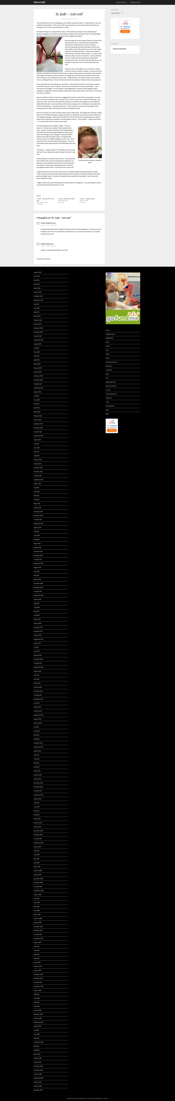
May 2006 (36, 1002)
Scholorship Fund (121, 2)
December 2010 (38, 783)
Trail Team (109, 398)
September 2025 (38, 300)
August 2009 (37, 846)
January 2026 (37, 292)
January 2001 (37, 1062)
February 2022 (38, 459)
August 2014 (37, 719)
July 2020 (36, 531)
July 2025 (36, 304)
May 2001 (36, 1046)
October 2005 (38, 1018)
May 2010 (36, 811)
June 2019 (37, 571)
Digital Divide (109, 338)
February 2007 (38, 966)
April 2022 (37, 455)
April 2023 (37, 408)
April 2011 (37, 767)
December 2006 (38, 974)
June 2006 (37, 998)
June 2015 (37, 703)
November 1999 (38, 1090)
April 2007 (37, 958)
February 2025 (38, 320)
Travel (107, 402)
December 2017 (38, 627)
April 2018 (37, 615)
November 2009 (38, 834)
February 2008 (38, 918)
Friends (108, 346)
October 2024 (38, 336)
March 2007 (37, 962)
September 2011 (38, 747)
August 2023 (37, 392)
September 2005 (38, 1022)
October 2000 (38, 1074)
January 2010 (37, 827)
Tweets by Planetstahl (119, 48)
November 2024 (38, 332)
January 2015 (37, 707)
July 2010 (36, 803)
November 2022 (38, 428)
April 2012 (37, 739)
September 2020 (38, 523)
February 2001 (38, 1058)
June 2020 (37, 535)
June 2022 (37, 447)
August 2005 (37, 1026)
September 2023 (38, 388)
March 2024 (37, 364)
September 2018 (38, 595)
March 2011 (37, 771)
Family (107, 342)
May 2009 (36, 858)
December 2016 (38, 659)
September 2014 (38, 715)
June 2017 (37, 651)
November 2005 (38, 1014)
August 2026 (37, 272)
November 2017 (38, 631)
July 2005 (36, 1030)
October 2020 (38, 519)
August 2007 (37, 942)
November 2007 (38, 930)
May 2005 (36, 1038)
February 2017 (38, 655)
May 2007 (36, 954)
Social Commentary (111, 386)
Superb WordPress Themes (100, 1098)
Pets (107, 378)
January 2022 (37, 463)
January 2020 (37, 547)
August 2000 (37, 1082)
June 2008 (37, 902)
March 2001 (37, 1054)
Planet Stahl (39, 2)
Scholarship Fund (110, 382)
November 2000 (38, 1070)
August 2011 (37, 751)
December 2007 (38, 926)
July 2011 (36, 755)
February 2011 (38, 775)
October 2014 (38, 711)
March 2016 (37, 683)
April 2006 (37, 1006)
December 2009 (38, 831)
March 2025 (37, 316)
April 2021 (37, 499)
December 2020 (38, 511)
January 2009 (37, 874)
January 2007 (37, 970)
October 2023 (38, 384)
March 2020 (37, 543)
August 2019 (37, 567)
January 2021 (37, 507)
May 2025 (36, 312)
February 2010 (38, 822)
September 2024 (38, 340)
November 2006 (38, 978)
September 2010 (38, 795)
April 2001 (37, 1050)
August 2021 (37, 483)
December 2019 (38, 551)
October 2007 (38, 934)
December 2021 (38, 467)
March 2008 (37, 914)
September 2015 (38, 699)
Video (107, 410)
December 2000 (38, 1066)
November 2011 (38, 743)
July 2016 (36, 675)
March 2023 (37, 412)
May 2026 (36, 280)
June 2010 (37, 807)
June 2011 (37, 759)
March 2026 (37, 288)
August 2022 (37, 439)
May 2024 (36, 356)
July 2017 (36, 647)
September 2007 (38, 938)
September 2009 (38, 842)
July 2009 (36, 850)
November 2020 (38, 515)
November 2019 (38, 555)
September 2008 (38, 890)
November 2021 (38, 471)
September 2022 (38, 435)
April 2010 (37, 815)
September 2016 (38, 667)
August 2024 (37, 344)
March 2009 (37, 866)
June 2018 (37, 607)
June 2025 (37, 308)
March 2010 (37, 818)
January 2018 (37, 623)
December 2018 (38, 583)
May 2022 (36, 451)
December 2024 (38, 328)
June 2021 (37, 491)
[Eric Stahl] (125, 33)
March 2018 (37, 619)
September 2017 (38, 639)
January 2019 (37, 579)
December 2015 (38, 691)
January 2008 (37, 922)
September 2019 (38, 563)
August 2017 (37, 643)
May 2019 (36, 575)
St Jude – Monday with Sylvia (66, 198)
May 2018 (36, 611)
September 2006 (38, 986)
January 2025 (37, 324)
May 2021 (36, 495)
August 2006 (37, 990)
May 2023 (36, 404)
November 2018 (38, 587)
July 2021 (36, 487)
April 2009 (37, 862)
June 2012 (37, 731)
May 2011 (36, 763)
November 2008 (38, 882)
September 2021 (38, 479)
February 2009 (38, 870)
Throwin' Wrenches (111, 394)
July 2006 (36, 994)
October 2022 (38, 432)
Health (107, 354)
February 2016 (38, 687)
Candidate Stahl (135, 2)
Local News (109, 370)
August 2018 (37, 599)
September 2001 (38, 1042)
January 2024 (37, 372)
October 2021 (38, 475)
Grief (107, 350)
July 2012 (36, 727)
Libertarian (109, 366)
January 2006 (37, 1010)
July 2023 (36, 396)
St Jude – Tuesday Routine (87, 198)
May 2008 (36, 906)
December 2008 (38, 878)
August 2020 (37, 527)
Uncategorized (110, 406)
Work (107, 414)
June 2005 (37, 1034)
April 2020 (37, 539)
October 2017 (38, 635)
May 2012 (36, 735)
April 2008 (37, 910)
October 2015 (38, 695)
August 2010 (37, 799)
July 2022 (36, 443)
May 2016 (36, 679)
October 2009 (38, 838)
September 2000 (38, 1078)
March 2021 (37, 503)
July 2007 (36, 946)
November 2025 (38, 296)
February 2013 (38, 723)
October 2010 (38, 791)
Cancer (108, 330)
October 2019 (38, 559)
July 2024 (36, 348)
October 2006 (38, 982)
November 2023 (38, 380)
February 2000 (38, 1086)
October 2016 (38, 663)
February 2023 (38, 416)
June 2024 (37, 352)
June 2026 (37, 276)
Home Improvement (111, 362)
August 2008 (37, 894)
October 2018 (38, 591)
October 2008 (38, 886)
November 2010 (38, 787)
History (108, 358)
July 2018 (36, 603)
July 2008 (36, 898)
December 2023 (38, 376)
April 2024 (37, 360)
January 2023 (37, 420)
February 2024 (38, 368)
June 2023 (37, 400)
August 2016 (37, 671)
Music (107, 374)
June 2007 (37, 950)
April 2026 (37, 284)
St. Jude (108, 390)
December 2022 (38, 424)
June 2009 (37, 854)
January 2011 (37, 779)
